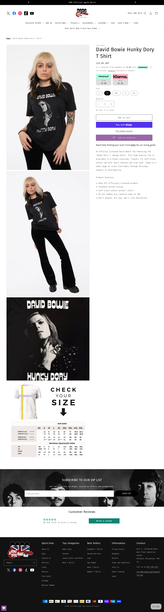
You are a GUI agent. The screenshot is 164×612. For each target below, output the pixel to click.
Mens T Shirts (68, 563)
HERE (133, 145)
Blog (43, 554)
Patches (66, 554)
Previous (29, 2)
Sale (89, 558)
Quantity (100, 99)
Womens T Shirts (94, 572)
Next (135, 2)
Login (114, 576)
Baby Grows (67, 549)
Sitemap (45, 581)
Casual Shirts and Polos (73, 558)
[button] (34, 23)
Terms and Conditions (121, 563)
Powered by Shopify (92, 606)
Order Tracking (118, 572)
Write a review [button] (104, 521)
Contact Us (46, 558)
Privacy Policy (118, 549)
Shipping (111, 70)
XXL (116, 93)
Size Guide (46, 576)
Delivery (45, 563)
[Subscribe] (34, 563)
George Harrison (94, 554)
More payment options (124, 131)
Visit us (115, 567)
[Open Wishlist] (3, 608)
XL (134, 93)
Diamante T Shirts (94, 549)
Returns (45, 572)
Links (44, 567)
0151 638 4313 (135, 13)
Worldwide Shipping (82, 2)
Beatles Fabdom (48, 585)
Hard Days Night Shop (78, 606)
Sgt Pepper (91, 563)
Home (8, 38)
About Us (45, 549)
